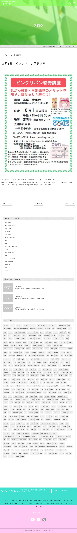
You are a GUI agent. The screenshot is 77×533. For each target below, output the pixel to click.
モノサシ (70, 412)
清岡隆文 (54, 392)
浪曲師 (50, 342)
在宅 (19, 372)
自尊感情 (49, 443)
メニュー (13, 325)
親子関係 (14, 372)
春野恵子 (28, 348)
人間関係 (43, 375)
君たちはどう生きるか (46, 423)
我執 (48, 429)
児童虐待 (60, 396)
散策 (5, 379)
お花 (23, 375)
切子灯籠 (55, 453)
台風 (71, 355)
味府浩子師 (69, 446)
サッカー (55, 443)
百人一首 (70, 429)
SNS (12, 450)
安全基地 (22, 392)
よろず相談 (6, 389)
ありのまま (31, 419)
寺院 (53, 328)
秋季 (60, 439)
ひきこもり (68, 402)
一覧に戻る (38, 203)
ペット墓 (22, 386)
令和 (21, 352)
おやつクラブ (31, 332)
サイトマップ (38, 506)
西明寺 (41, 332)
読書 (52, 382)
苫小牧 (36, 450)
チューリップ (21, 429)
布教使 (17, 456)
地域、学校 (8, 222)
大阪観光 (10, 338)
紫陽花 (32, 375)
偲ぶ (39, 429)
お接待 (5, 342)
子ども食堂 (6, 450)
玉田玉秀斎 (55, 399)
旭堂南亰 (16, 406)
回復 (10, 406)
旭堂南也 (13, 409)
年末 (20, 453)
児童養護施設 (11, 355)
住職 (6, 255)
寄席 (6, 243)
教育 (52, 355)
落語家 (55, 342)
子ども (55, 369)
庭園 (13, 379)
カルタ (56, 429)
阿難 (37, 389)
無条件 (12, 386)
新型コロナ (69, 372)
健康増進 (30, 365)
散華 (5, 412)
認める (42, 409)
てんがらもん (25, 399)
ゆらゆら (25, 446)
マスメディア (63, 342)
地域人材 (47, 348)
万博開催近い (27, 345)
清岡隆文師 (29, 416)
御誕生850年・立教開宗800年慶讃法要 (48, 446)
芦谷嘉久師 (14, 453)
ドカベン (13, 426)
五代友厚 (38, 399)
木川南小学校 (56, 412)
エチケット (36, 365)
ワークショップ (59, 338)
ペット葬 (32, 382)
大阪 (69, 325)
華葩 (67, 409)
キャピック (24, 382)
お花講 (49, 372)
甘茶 (67, 338)
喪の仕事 (38, 386)
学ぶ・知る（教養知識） (11, 246)
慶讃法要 (65, 419)
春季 (32, 429)
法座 (70, 392)
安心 (10, 369)
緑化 (37, 375)
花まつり (53, 335)
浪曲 (37, 342)
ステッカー (11, 456)
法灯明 (51, 389)
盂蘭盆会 (59, 379)
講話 (63, 409)
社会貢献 (59, 328)
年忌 (57, 362)
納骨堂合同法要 (25, 450)
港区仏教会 (18, 342)
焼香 (50, 332)
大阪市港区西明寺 (31, 392)
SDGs (58, 335)
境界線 (31, 396)
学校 (10, 352)
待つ (37, 409)
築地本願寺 (11, 419)
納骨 (56, 348)
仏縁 (37, 382)
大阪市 (5, 352)
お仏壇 (5, 369)
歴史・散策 (8, 234)
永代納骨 (40, 453)
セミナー (7, 264)
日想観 (22, 456)
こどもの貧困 (55, 352)
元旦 (19, 362)
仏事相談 (63, 386)
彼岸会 (60, 392)
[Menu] (74, 3)
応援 (6, 240)
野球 (35, 426)
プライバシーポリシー (51, 325)
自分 (36, 396)
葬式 (69, 332)
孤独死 (45, 426)
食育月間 (69, 352)
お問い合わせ (41, 325)
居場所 (31, 446)
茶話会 (35, 439)
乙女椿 (47, 406)
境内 (19, 375)
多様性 (23, 362)
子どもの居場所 (25, 433)
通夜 (40, 439)
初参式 (70, 406)
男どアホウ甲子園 (21, 426)
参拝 (23, 359)
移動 (46, 379)
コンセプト (47, 328)
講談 (43, 399)
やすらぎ (16, 369)
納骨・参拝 (8, 228)
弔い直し (22, 416)
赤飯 (69, 426)
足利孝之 (14, 439)
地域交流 (16, 352)
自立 (13, 392)
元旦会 (5, 402)
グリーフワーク (30, 386)
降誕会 (46, 450)
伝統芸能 (70, 342)
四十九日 (58, 389)
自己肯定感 (35, 443)
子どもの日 (33, 453)
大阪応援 (43, 365)
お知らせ (49, 369)
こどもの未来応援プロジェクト (29, 436)
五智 (29, 409)
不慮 (50, 426)
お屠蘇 (11, 402)
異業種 (39, 335)
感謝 (24, 409)
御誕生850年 (49, 419)
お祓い (39, 426)
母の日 (51, 450)
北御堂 (68, 335)
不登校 (5, 406)
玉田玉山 (6, 409)
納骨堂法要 (15, 412)
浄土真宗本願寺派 (22, 439)
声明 (35, 369)
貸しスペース (32, 355)
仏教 (67, 453)
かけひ (36, 406)
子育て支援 (33, 352)
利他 (42, 419)
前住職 (65, 392)
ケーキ (10, 429)
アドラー (61, 375)
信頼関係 (62, 402)
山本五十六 (55, 402)
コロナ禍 (6, 386)
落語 (41, 342)
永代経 (14, 375)
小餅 (56, 416)
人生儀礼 (64, 406)
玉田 (26, 406)
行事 (32, 359)
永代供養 (42, 416)
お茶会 (13, 389)
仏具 (19, 443)
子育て (56, 355)
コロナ (18, 382)
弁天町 (24, 342)
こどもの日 (58, 450)
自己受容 (42, 443)
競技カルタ (62, 429)
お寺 (39, 369)
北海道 (15, 446)
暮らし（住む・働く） (11, 237)
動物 (48, 382)
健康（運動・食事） (10, 252)
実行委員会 (46, 335)
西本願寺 (39, 392)
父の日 (64, 450)
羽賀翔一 (62, 423)
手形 (58, 426)
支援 (28, 402)
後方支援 (70, 348)
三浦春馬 (63, 399)
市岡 (23, 402)
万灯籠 (66, 355)
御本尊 (10, 396)
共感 (43, 386)
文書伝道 (18, 399)
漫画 (67, 423)
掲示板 (12, 399)
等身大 (37, 419)
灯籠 (50, 453)
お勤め (67, 362)
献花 (44, 429)
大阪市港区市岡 (40, 355)
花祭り (23, 338)
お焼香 (18, 389)
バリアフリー (48, 412)
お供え (61, 362)
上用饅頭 (62, 416)
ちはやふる (6, 433)
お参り (70, 328)
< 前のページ (7, 203)
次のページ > (70, 203)
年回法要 (48, 402)
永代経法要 (6, 453)
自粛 (49, 365)
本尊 (37, 379)
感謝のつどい (7, 375)
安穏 (9, 412)
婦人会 (54, 439)
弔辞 (50, 439)
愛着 (17, 392)
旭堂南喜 (36, 416)
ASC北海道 (62, 443)
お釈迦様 (54, 365)
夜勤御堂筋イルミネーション (42, 359)
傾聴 (23, 372)
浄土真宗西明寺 (39, 503)
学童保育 (66, 369)
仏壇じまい (52, 379)
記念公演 (11, 342)
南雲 (21, 406)
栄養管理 (63, 352)
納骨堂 (36, 412)
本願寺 (18, 359)
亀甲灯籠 (62, 453)
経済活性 (23, 365)
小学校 (64, 439)
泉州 (5, 365)
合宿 (19, 335)
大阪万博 (10, 365)
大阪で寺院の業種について (36, 328)
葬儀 (64, 379)
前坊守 (45, 439)
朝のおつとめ (50, 386)
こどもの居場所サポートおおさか (49, 433)
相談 (5, 332)
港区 (37, 332)
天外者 (32, 399)
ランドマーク (31, 338)
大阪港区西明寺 (42, 352)
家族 (54, 426)
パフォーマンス (47, 338)
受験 (33, 409)
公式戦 (14, 335)
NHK (5, 416)
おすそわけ (6, 372)
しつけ (65, 396)
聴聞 (5, 396)
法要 (49, 352)
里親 (5, 355)
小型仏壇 (21, 396)
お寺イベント (41, 345)
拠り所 (20, 345)
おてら (6, 249)
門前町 (45, 392)
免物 (27, 396)
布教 (8, 439)
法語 (5, 456)
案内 (44, 369)
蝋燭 (5, 419)
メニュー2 (19, 325)
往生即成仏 (6, 392)
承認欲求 (24, 419)
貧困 (32, 402)
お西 (43, 402)
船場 (5, 338)
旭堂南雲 (53, 406)
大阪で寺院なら (7, 328)
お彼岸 (64, 328)
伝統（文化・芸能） (10, 258)
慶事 (29, 379)
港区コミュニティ (8, 348)
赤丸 (42, 450)
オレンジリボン (7, 362)
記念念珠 (64, 426)
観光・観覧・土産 (10, 225)
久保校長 (64, 412)
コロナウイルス (66, 365)
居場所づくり (14, 345)
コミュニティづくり (57, 345)
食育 (65, 332)
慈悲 (66, 375)
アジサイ (63, 372)
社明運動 (13, 382)
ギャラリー (26, 325)
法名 (23, 423)
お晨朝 (56, 386)
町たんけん (6, 443)
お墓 (45, 372)
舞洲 (9, 335)
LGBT (29, 362)
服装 (67, 416)
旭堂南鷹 (49, 399)
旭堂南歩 (19, 409)
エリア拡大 (38, 338)
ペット (69, 379)
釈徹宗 (52, 359)
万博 (5, 335)
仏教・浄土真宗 (9, 261)
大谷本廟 (33, 372)
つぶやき (6, 382)
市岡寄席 (52, 362)
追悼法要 (6, 423)
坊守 (28, 359)
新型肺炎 (45, 362)
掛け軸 (15, 396)
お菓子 (13, 433)
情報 (16, 332)
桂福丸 (22, 348)
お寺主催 (49, 345)
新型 (27, 369)
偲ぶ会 (30, 439)
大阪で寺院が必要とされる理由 (21, 328)
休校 (28, 372)
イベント (7, 267)
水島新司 (6, 426)
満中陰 (63, 389)
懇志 (48, 416)
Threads (17, 450)
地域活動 (39, 362)
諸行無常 (29, 426)
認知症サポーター (66, 359)
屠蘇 (23, 443)
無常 (46, 453)
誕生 (60, 365)
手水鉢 (42, 406)
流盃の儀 (29, 443)
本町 (59, 406)
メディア (10, 332)
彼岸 (14, 359)
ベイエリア (31, 342)
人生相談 (69, 386)
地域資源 (40, 348)
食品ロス (24, 335)
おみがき (14, 443)
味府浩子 (47, 396)
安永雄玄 (18, 419)
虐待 (62, 355)
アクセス (33, 325)
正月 (15, 362)
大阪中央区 (17, 338)
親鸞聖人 (53, 396)
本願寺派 (37, 402)
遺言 (33, 389)
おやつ (60, 369)
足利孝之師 (62, 446)
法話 (42, 389)
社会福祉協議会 (32, 335)
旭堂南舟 (31, 412)
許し (56, 375)
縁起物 (36, 423)
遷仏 (42, 379)
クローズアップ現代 (13, 416)
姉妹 (5, 429)
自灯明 (46, 389)
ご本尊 (21, 369)
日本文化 (6, 345)
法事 (52, 348)
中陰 (68, 389)
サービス (6, 325)
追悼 (42, 412)
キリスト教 (63, 382)
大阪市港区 (56, 372)
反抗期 (58, 409)
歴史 (71, 375)
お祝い (6, 270)
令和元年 (27, 352)
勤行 (21, 412)
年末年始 (6, 399)
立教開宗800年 (57, 419)
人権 (34, 362)
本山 (31, 369)
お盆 (48, 355)
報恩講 (57, 359)
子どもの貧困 (22, 332)
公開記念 (69, 399)
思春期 (52, 409)
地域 (63, 335)
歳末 (32, 423)
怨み (48, 375)
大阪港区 (17, 348)
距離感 (41, 396)
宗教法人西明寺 (62, 325)
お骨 (26, 412)
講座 (61, 332)
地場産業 (17, 365)
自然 (28, 375)
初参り (18, 423)
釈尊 (29, 389)
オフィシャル (63, 348)
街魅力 (34, 348)
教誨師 (57, 382)
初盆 (17, 386)
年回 (52, 416)
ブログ (23, 389)
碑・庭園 (7, 231)
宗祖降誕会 (25, 453)
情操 (28, 429)
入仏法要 (18, 379)
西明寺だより (20, 355)
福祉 (36, 446)
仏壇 (33, 379)
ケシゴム (55, 423)
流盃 (16, 402)
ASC (20, 446)
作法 (32, 450)
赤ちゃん (13, 423)
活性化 (34, 345)
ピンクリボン (7, 359)
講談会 (47, 409)
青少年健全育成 (7, 446)
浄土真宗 (39, 372)
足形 (15, 429)
